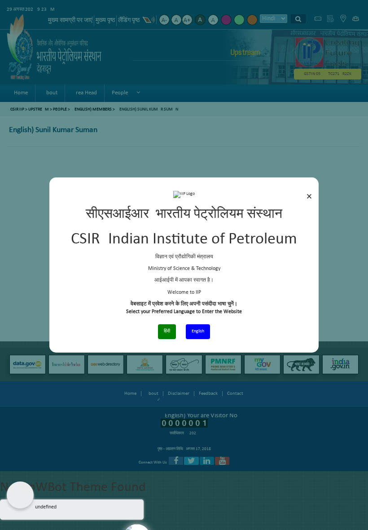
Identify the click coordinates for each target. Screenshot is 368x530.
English (198, 331)
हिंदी (167, 331)
